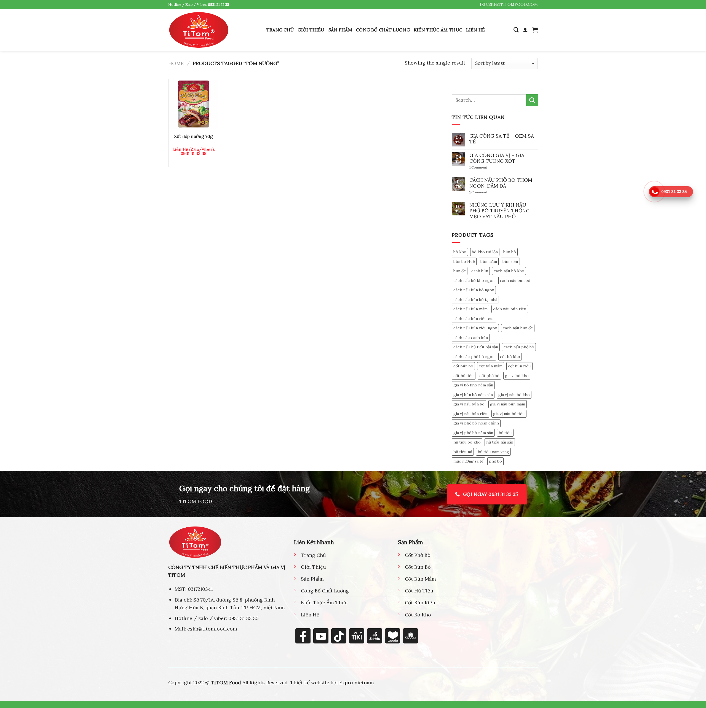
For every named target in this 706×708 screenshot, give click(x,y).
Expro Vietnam (356, 682)
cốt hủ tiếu (463, 375)
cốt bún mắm (490, 366)
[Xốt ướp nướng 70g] (194, 104)
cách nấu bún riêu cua (473, 318)
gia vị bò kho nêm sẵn (473, 385)
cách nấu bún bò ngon (473, 289)
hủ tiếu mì (462, 451)
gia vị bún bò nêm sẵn (473, 394)
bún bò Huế (464, 261)
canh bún (479, 270)
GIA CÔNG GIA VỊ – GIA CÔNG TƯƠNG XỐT (496, 158)
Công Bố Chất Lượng (383, 30)
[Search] (516, 30)
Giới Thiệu (311, 30)
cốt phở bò (489, 375)
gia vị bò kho (517, 375)
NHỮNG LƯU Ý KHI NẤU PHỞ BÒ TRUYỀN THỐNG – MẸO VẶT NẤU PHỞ (501, 210)
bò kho (459, 251)
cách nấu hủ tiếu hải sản (475, 346)
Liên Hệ (475, 30)
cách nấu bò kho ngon (473, 280)
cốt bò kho (510, 356)
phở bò (495, 461)
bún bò (509, 251)
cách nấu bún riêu (509, 308)
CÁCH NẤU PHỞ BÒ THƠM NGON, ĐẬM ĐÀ (500, 183)
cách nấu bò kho (509, 270)
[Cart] (535, 30)
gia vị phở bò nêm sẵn (473, 432)
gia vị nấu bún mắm (507, 404)
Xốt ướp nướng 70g (193, 136)
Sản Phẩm (340, 30)
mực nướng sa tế (468, 461)
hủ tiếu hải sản (499, 442)
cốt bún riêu (519, 366)
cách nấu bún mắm (470, 308)
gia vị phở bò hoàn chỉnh (476, 423)
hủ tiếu (505, 432)
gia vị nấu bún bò (469, 404)
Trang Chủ (280, 30)
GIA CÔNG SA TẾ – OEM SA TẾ (501, 139)
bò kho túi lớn (485, 251)
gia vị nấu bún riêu (470, 413)
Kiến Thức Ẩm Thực (438, 30)
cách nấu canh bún (470, 337)
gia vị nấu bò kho (514, 394)
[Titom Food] (198, 30)
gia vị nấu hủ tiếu (509, 413)
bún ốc (459, 270)
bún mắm (488, 261)
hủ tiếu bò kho (467, 442)
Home (176, 63)
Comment (478, 168)
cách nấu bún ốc (518, 327)
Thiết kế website (309, 682)
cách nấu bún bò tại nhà (475, 299)
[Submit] (532, 100)
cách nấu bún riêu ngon (475, 327)
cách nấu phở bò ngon (473, 356)
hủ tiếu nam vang (493, 451)
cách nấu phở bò (519, 346)
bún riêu (510, 261)
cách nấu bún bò (515, 280)
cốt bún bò (463, 366)
